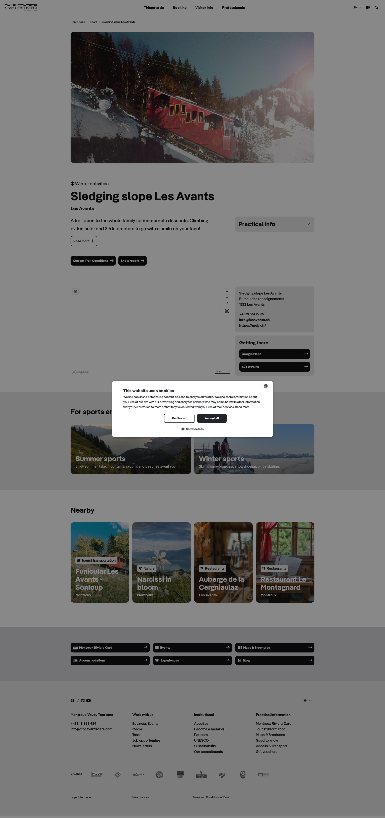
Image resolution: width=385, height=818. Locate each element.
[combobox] (266, 386)
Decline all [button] (179, 418)
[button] (192, 429)
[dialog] (192, 409)
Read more (242, 407)
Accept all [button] (212, 418)
